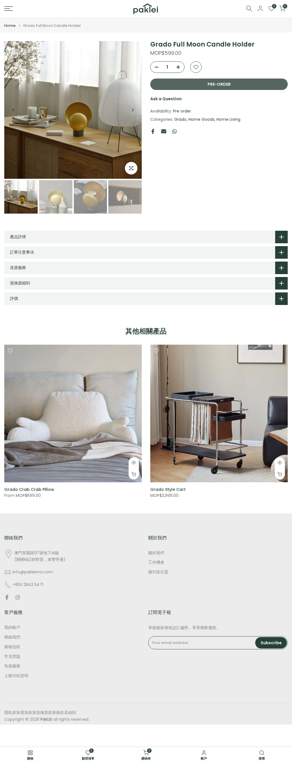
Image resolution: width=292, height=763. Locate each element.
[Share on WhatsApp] (174, 131)
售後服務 (12, 666)
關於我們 (156, 553)
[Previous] (13, 110)
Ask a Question (166, 99)
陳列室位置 (158, 572)
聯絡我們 (12, 637)
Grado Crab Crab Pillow (29, 489)
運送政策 (28, 712)
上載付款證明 (16, 675)
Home (10, 25)
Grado (180, 119)
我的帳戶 (12, 627)
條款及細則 (66, 712)
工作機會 (156, 562)
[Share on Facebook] (152, 131)
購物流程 (12, 647)
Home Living (228, 119)
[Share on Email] (163, 131)
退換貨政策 (46, 712)
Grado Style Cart (168, 489)
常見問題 (12, 656)
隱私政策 (12, 712)
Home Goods (201, 119)
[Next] (132, 110)
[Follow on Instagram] (17, 597)
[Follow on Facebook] (6, 597)
